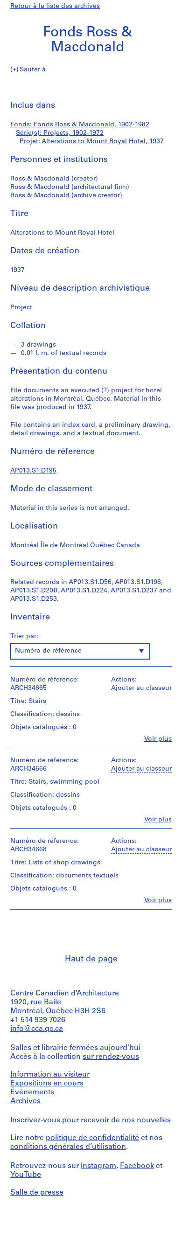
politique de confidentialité (92, 1138)
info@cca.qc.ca (36, 1029)
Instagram (98, 1166)
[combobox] (80, 651)
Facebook (137, 1166)
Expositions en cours (47, 1083)
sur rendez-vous (111, 1057)
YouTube (25, 1175)
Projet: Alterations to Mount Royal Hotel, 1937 (92, 141)
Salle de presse (36, 1192)
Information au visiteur (50, 1074)
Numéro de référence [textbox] (48, 650)
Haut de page (91, 959)
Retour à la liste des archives (55, 6)
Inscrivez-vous (35, 1120)
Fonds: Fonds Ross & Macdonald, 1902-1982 (79, 124)
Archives (25, 1101)
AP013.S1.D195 (33, 470)
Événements (32, 1092)
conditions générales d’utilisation (68, 1147)
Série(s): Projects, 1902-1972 (60, 133)
